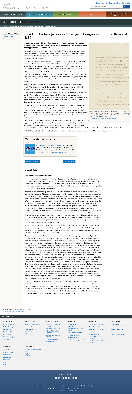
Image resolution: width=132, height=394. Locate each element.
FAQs (4, 362)
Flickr (76, 378)
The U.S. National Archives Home (27, 6)
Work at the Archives (117, 329)
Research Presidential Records (96, 337)
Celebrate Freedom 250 (118, 334)
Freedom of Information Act (71, 386)
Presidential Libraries (52, 339)
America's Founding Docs (11, 352)
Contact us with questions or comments (14, 311)
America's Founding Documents (119, 14)
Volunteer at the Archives (118, 332)
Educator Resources (66, 14)
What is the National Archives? (74, 325)
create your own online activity (56, 152)
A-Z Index (6, 350)
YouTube (69, 378)
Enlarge (125, 112)
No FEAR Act (85, 386)
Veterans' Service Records (39, 14)
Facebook (56, 378)
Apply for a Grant (94, 334)
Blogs (26, 333)
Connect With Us (66, 375)
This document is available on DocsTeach (50, 145)
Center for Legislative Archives (53, 325)
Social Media (7, 357)
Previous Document (32, 161)
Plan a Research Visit (95, 327)
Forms (5, 364)
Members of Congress (10, 332)
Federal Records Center (53, 328)
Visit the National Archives (97, 329)
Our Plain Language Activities (77, 340)
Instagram (62, 378)
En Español (6, 359)
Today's (32, 324)
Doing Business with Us (75, 333)
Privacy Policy (58, 386)
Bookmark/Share (115, 3)
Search (126, 7)
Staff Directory (50, 341)
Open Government (73, 337)
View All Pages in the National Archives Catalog (102, 119)
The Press (6, 339)
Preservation (7, 334)
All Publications (29, 336)
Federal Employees (9, 327)
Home (5, 26)
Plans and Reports (73, 335)
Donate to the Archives (118, 327)
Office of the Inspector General (53, 336)
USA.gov (92, 386)
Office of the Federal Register (52, 332)
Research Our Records (13, 14)
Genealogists (7, 329)
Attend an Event (115, 324)
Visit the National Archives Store (33, 350)
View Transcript (92, 121)
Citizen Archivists (102, 3)
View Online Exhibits (95, 332)
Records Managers (9, 337)
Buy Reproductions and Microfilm (32, 354)
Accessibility (49, 386)
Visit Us (92, 14)
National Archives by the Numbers (75, 329)
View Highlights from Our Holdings (96, 341)
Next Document (69, 161)
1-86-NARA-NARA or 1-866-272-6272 (66, 391)
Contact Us (126, 3)
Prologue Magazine (31, 327)
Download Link (128, 112)
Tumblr (66, 378)
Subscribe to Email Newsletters (30, 330)
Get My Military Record (96, 324)
